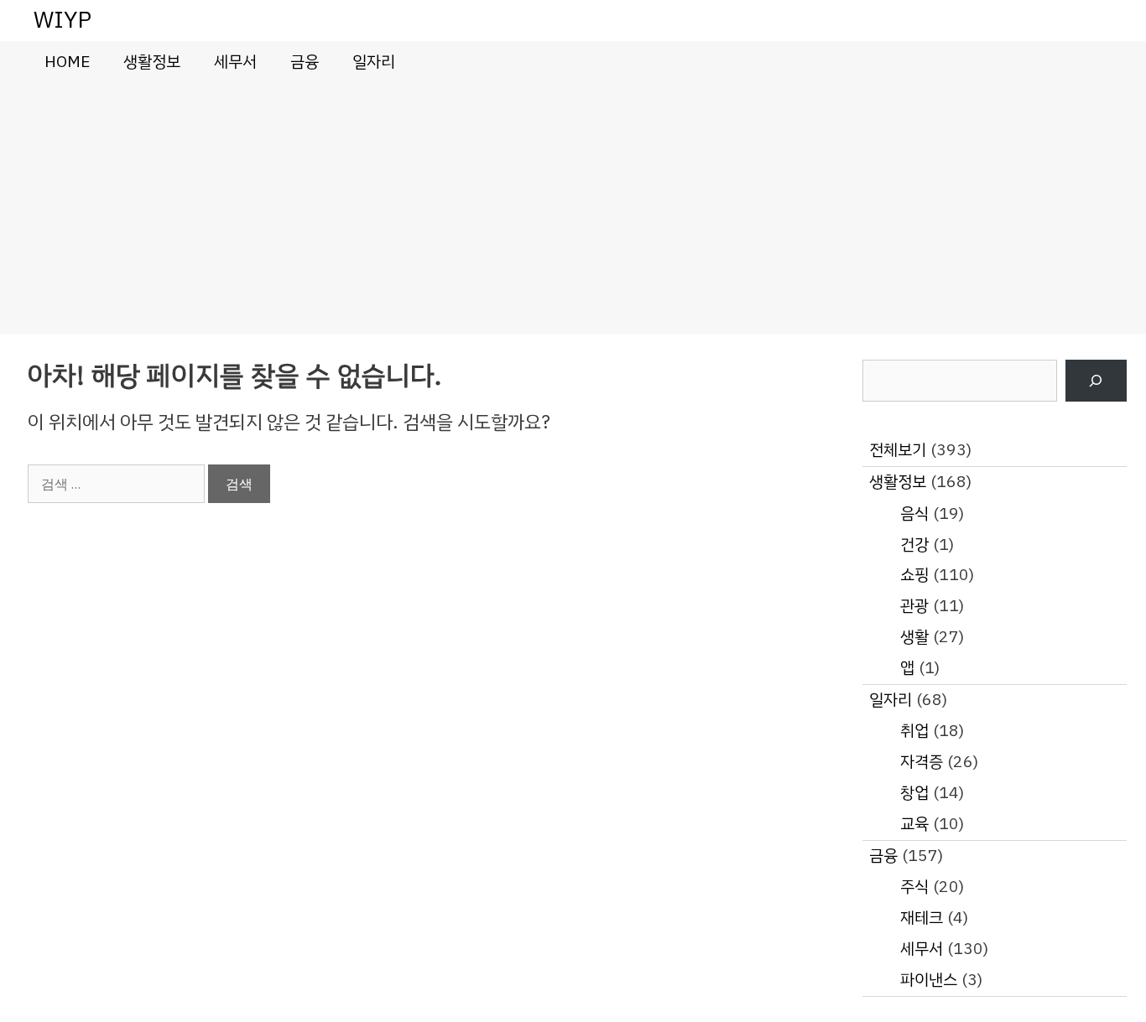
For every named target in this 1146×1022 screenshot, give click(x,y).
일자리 (373, 61)
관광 (914, 606)
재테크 (921, 917)
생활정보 (151, 61)
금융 (304, 61)
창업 (914, 793)
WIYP (62, 20)
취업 (914, 731)
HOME (67, 61)
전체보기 (897, 450)
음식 (914, 513)
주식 (914, 886)
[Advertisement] (573, 208)
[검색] (1096, 381)
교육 (914, 824)
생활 (914, 637)
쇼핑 (914, 575)
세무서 (235, 61)
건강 (914, 544)
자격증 (921, 762)
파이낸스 (928, 980)
